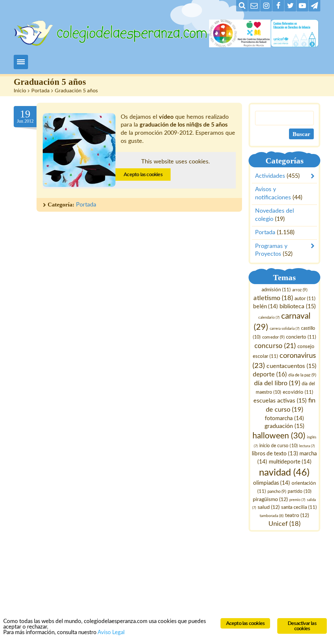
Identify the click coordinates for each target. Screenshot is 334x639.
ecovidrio (298, 392)
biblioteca (298, 306)
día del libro (277, 383)
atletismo (273, 298)
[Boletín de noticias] (254, 5)
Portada (40, 90)
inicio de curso (279, 446)
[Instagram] (266, 5)
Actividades (270, 176)
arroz (299, 290)
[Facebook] (278, 5)
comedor (273, 337)
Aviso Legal (111, 632)
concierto (301, 336)
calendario (269, 317)
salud (269, 507)
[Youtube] (302, 5)
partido (299, 491)
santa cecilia (299, 507)
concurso (275, 345)
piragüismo (270, 499)
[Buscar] (242, 5)
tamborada (272, 516)
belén (265, 306)
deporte (270, 375)
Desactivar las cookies (302, 626)
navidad (284, 472)
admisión (276, 289)
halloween (278, 436)
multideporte (290, 461)
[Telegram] (314, 5)
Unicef (284, 523)
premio (298, 499)
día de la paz (302, 375)
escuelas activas (280, 400)
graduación (284, 426)
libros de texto (275, 453)
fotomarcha (284, 418)
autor (305, 298)
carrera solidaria (284, 328)
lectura (307, 446)
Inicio (20, 90)
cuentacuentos (291, 366)
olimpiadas (271, 483)
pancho (276, 491)
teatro (297, 515)
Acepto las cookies (143, 174)
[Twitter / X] (290, 5)
